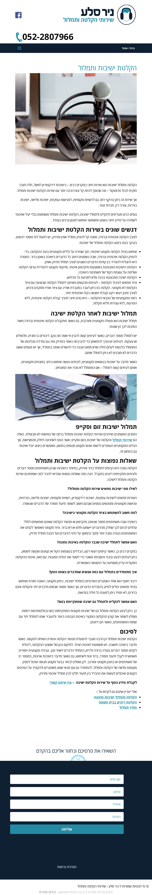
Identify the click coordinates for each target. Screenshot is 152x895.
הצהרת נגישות (66, 866)
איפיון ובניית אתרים (100, 892)
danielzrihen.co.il (71, 892)
